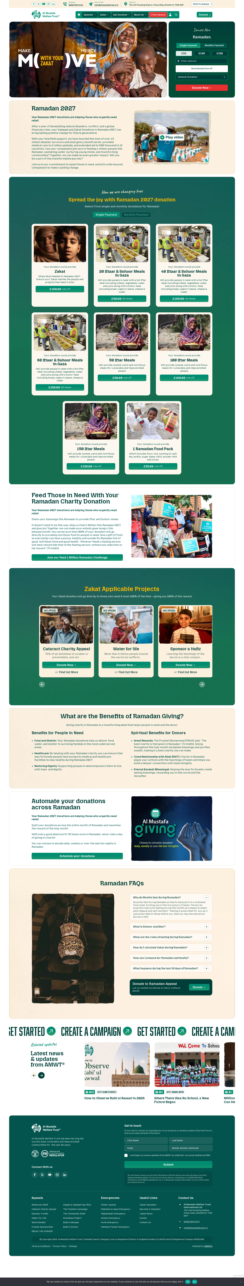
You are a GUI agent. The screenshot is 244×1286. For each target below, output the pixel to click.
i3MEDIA (208, 1246)
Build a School (70, 1227)
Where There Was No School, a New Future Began (181, 1100)
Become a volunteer (150, 1209)
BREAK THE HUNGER (42, 1231)
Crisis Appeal (158, 14)
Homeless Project (72, 1218)
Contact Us (145, 1222)
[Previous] (34, 1075)
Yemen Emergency (110, 1218)
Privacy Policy (60, 1246)
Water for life (126, 648)
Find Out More (68, 672)
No (194, 1282)
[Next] (41, 1075)
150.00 (60, 387)
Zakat (103, 14)
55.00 (153, 466)
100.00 (60, 289)
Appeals (88, 14)
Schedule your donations (77, 856)
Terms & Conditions (41, 1246)
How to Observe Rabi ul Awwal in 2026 (114, 1098)
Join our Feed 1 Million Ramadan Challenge (77, 557)
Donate (203, 14)
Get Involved (120, 14)
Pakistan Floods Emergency (115, 1227)
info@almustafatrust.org (106, 5)
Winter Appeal (108, 1205)
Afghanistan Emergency (113, 1213)
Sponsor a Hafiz (185, 648)
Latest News (146, 1213)
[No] (240, 1281)
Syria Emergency (109, 1222)
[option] (117, 1071)
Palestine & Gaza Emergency (115, 1209)
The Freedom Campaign (75, 1209)
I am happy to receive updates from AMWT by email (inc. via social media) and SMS (170, 1155)
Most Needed (38, 1222)
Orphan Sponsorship (42, 1227)
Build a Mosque (71, 1222)
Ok (188, 1282)
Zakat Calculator (148, 1205)
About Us (139, 14)
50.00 (122, 298)
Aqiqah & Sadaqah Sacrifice (77, 1205)
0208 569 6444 (76, 5)
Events (143, 1218)
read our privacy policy (137, 1178)
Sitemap (73, 1246)
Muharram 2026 (40, 1205)
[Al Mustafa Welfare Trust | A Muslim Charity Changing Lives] (46, 14)
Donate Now (200, 87)
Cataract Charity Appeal (66, 648)
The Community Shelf (74, 1213)
